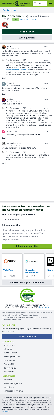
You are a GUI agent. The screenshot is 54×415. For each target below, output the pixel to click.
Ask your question (11, 225)
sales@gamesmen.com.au (17, 69)
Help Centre (9, 345)
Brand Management (13, 383)
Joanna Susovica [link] (14, 143)
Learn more (44, 307)
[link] (4, 47)
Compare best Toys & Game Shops (26, 282)
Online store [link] (14, 48)
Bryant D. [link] (11, 83)
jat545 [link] (9, 46)
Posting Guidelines (12, 356)
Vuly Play (8, 270)
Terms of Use (10, 364)
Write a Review (10, 352)
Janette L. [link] (10, 131)
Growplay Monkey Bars (32, 271)
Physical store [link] (15, 85)
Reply (4, 78)
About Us (8, 349)
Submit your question (27, 246)
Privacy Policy (10, 368)
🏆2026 (15, 19)
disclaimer (5, 412)
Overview (8, 379)
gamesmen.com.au (28, 19)
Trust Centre (9, 360)
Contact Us (9, 371)
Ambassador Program (13, 391)
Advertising (9, 387)
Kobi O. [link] (10, 99)
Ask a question (27, 37)
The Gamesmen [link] (15, 101)
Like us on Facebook (28, 336)
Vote (46, 46)
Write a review (27, 31)
